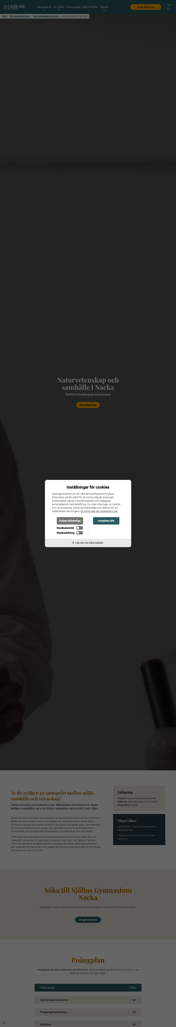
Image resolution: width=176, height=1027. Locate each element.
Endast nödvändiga (70, 520)
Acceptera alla (106, 520)
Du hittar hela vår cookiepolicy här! (99, 511)
